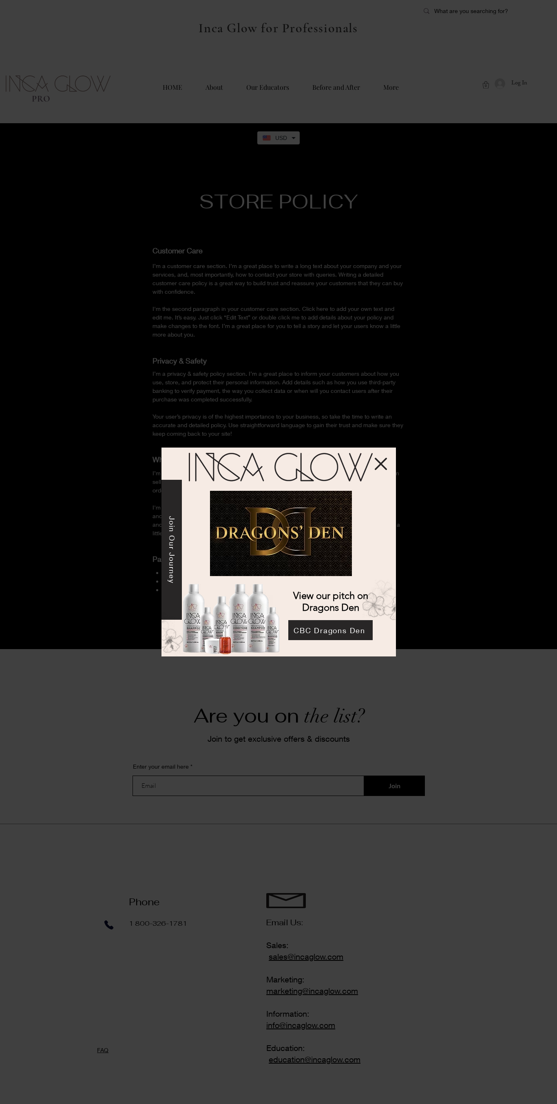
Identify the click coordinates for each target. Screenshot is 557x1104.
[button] (381, 464)
